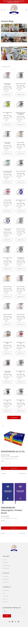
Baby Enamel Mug (20, 142)
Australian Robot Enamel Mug (7, 143)
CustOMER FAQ (6, 590)
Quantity (3, 460)
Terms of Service (6, 582)
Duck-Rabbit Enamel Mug (20, 401)
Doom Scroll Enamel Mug (7, 401)
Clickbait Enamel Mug (7, 314)
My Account (5, 598)
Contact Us (5, 601)
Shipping (7, 458)
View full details (22, 473)
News (4, 593)
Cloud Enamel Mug (20, 314)
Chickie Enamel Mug (7, 286)
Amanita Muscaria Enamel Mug (7, 84)
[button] (1, 10)
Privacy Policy (5, 576)
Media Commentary (7, 565)
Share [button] (4, 473)
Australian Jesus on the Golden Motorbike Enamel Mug (20, 113)
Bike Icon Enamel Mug (20, 171)
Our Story (5, 559)
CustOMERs (5, 562)
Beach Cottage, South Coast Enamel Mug (7, 172)
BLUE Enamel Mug (7, 200)
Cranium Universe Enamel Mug (7, 372)
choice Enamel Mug (21, 286)
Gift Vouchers (5, 596)
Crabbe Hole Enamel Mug (20, 343)
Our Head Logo (6, 568)
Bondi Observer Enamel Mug (20, 201)
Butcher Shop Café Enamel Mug (7, 230)
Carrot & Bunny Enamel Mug (7, 258)
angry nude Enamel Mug (21, 83)
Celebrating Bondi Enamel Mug (20, 258)
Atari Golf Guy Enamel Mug (7, 113)
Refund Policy (5, 579)
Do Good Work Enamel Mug (20, 372)
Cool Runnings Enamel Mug (7, 343)
